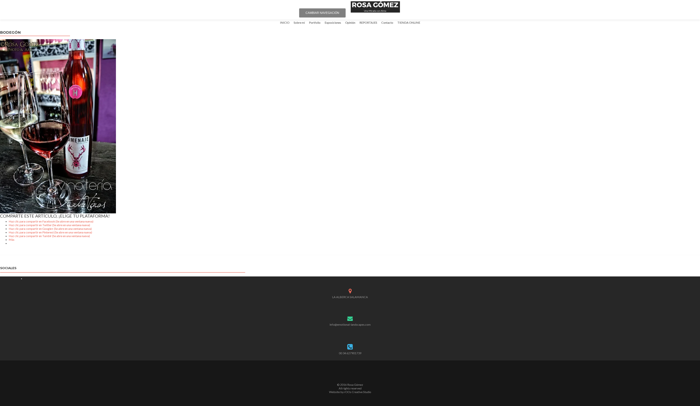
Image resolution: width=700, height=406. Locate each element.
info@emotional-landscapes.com (350, 324)
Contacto (387, 22)
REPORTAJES (368, 22)
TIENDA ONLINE (408, 22)
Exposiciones (333, 22)
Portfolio (314, 22)
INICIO (284, 22)
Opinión (350, 22)
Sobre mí (299, 22)
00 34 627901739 (350, 353)
